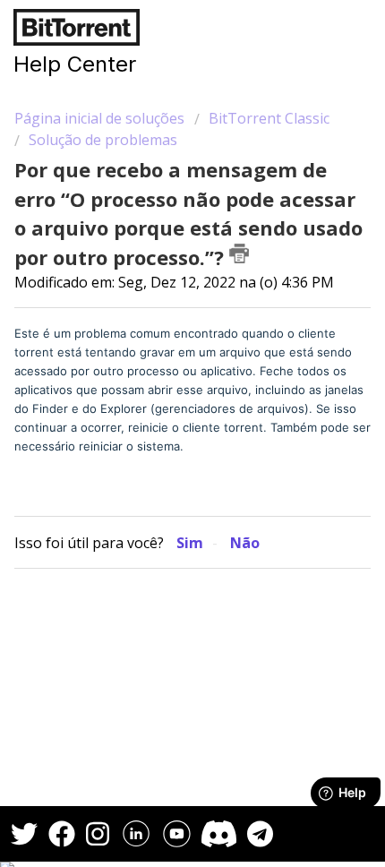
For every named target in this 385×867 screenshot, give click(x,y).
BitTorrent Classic (269, 118)
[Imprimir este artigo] (239, 253)
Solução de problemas (103, 140)
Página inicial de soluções (101, 118)
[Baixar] (159, 419)
